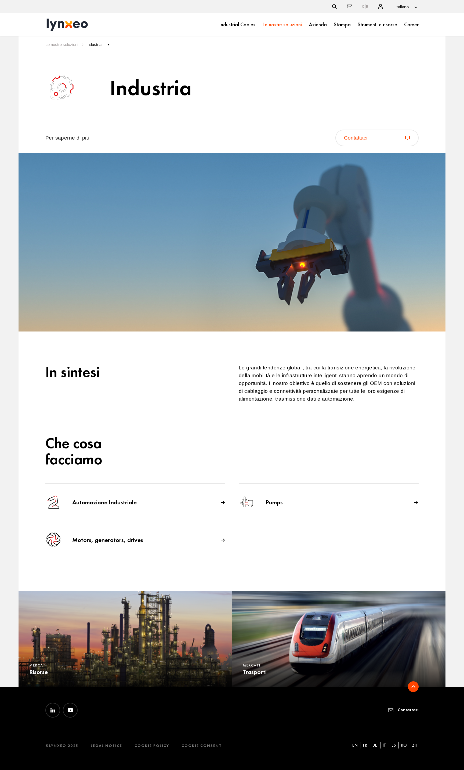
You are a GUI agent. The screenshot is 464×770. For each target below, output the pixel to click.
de (374, 745)
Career (411, 24)
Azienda (318, 24)
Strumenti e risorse (377, 24)
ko (404, 745)
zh (414, 745)
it (384, 745)
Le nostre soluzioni (282, 24)
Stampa (342, 24)
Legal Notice (106, 745)
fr (365, 745)
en (355, 745)
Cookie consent (202, 745)
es (394, 745)
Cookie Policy (152, 745)
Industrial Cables (237, 24)
